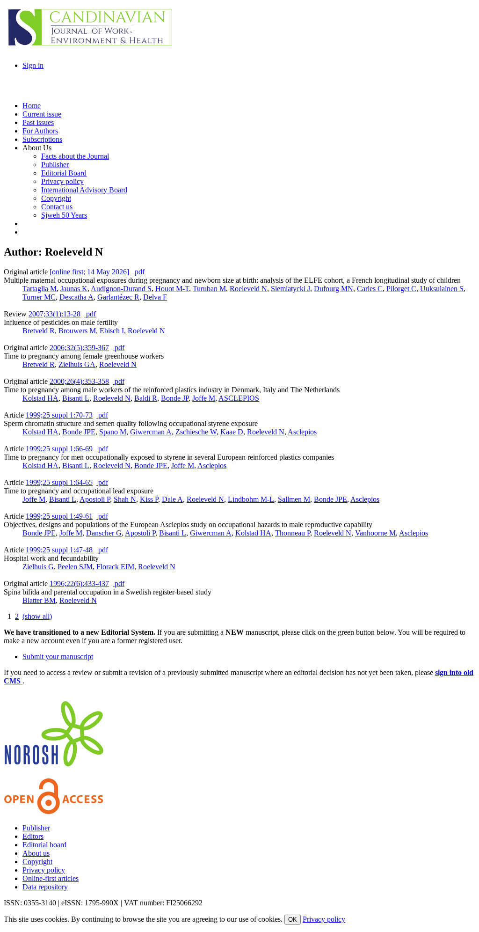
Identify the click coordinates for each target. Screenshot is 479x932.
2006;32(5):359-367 (79, 348)
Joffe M (203, 398)
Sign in (33, 65)
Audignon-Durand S (121, 289)
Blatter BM (39, 600)
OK (292, 919)
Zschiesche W (196, 432)
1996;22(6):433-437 (79, 583)
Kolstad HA (40, 398)
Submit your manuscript (57, 656)
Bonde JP (175, 398)
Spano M (112, 432)
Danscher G (104, 533)
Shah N (125, 499)
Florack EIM (115, 567)
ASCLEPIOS (238, 398)
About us (36, 853)
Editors (33, 836)
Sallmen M (294, 499)
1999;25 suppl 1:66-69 (59, 449)
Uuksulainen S (442, 289)
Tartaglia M (39, 289)
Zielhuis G (38, 567)
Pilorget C (401, 289)
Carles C (370, 289)
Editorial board (44, 845)
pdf (139, 272)
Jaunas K (73, 289)
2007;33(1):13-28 (54, 314)
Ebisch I (112, 331)
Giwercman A (151, 432)
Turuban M (209, 289)
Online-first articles (50, 878)
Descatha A (76, 297)
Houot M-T (172, 289)
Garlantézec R (118, 297)
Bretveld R (38, 331)
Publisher (36, 828)
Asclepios (302, 432)
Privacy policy (43, 870)
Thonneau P (292, 533)
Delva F (155, 297)
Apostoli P (95, 499)
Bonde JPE (78, 432)
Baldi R (145, 398)
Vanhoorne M (375, 533)
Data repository (45, 887)
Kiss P (149, 499)
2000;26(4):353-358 (79, 381)
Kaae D (231, 432)
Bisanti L (75, 398)
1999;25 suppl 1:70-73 (59, 415)
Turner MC (39, 297)
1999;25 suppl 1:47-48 (59, 550)
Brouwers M (77, 331)
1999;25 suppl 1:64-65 (59, 482)
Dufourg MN (333, 289)
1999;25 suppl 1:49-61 (59, 516)
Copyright (37, 862)
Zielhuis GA (76, 364)
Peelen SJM (75, 567)
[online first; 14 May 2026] (89, 272)
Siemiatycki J (290, 289)
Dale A (172, 499)
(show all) (37, 616)
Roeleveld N (248, 289)
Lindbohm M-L (251, 499)
